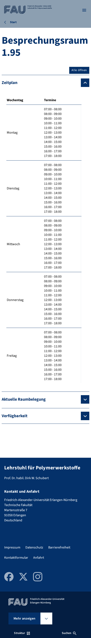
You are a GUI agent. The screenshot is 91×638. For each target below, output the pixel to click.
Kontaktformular (16, 557)
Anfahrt (38, 557)
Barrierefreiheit (59, 547)
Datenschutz (34, 547)
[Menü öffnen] (84, 10)
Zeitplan (9, 83)
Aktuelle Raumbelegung (24, 399)
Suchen (67, 633)
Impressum (12, 547)
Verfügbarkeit (15, 416)
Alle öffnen (79, 70)
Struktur (19, 633)
